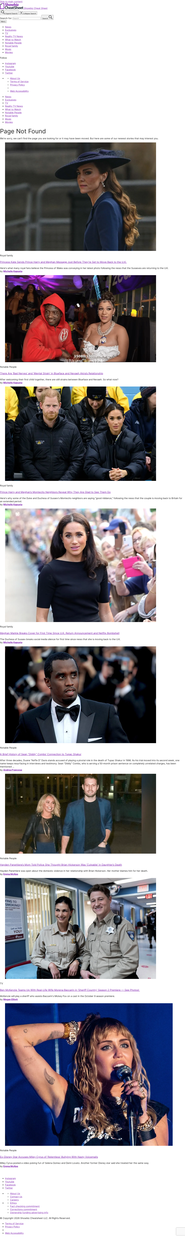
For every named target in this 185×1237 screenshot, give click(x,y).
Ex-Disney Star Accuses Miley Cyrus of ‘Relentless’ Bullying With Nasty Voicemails (49, 1156)
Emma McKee (10, 874)
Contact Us (16, 1196)
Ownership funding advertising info (29, 1212)
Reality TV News (14, 36)
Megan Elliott (10, 999)
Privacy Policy (17, 84)
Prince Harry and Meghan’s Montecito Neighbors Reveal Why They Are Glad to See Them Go (55, 492)
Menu (3, 22)
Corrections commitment (23, 1209)
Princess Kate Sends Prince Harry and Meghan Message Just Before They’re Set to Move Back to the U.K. (63, 262)
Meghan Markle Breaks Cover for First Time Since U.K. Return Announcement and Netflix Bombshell (59, 633)
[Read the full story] (80, 250)
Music (8, 49)
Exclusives (10, 30)
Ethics (13, 1203)
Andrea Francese (12, 769)
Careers (14, 1199)
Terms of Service (19, 81)
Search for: (6, 18)
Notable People (13, 42)
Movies (9, 52)
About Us (15, 78)
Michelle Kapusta (12, 271)
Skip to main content (11, 1)
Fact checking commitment (25, 1206)
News (8, 26)
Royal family (11, 46)
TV (6, 33)
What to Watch (13, 39)
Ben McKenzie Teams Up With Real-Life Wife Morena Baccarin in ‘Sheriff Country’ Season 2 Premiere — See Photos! (70, 990)
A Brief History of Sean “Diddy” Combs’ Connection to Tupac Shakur (40, 754)
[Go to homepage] (11, 1173)
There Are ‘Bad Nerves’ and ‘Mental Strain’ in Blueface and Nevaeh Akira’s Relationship (51, 373)
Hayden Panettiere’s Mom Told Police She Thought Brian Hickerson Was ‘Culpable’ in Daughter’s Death (61, 864)
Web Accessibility (19, 91)
